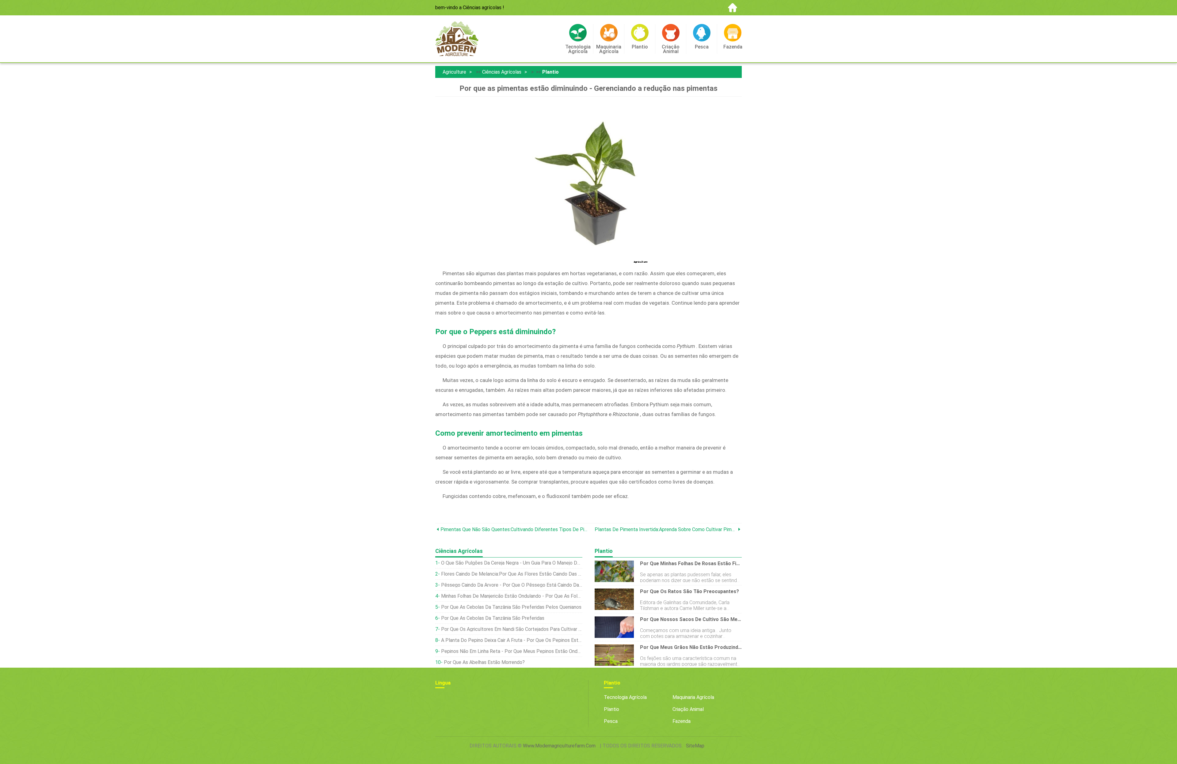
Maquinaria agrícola (693, 697)
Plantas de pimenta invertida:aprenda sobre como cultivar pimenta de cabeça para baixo (666, 529)
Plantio (550, 72)
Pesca (611, 721)
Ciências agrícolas (501, 72)
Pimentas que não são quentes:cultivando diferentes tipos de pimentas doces (514, 529)
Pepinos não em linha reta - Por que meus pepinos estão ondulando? (511, 651)
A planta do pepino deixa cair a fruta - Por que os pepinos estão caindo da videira (511, 640)
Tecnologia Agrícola (625, 697)
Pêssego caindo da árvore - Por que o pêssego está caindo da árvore (511, 585)
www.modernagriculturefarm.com (559, 746)
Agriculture (454, 72)
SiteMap (695, 746)
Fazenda (681, 721)
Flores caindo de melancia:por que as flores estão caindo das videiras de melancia (511, 574)
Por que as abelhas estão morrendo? (484, 662)
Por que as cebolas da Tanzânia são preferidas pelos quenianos (511, 607)
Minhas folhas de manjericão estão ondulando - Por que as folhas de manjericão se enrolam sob (511, 596)
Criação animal (688, 709)
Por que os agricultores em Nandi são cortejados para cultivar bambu (511, 629)
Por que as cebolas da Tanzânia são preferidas (492, 618)
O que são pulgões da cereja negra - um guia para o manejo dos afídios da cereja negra (511, 563)
